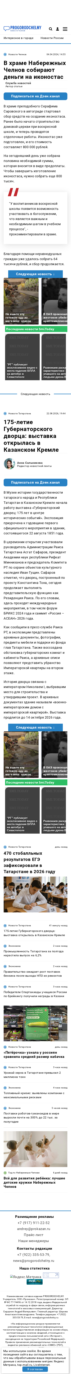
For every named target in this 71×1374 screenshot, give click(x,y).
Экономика (14, 946)
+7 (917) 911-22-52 (34, 1223)
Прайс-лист (34, 1235)
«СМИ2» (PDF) (55, 1345)
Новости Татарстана (19, 413)
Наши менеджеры (33, 1241)
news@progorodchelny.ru (33, 1261)
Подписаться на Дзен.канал (35, 96)
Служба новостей (18, 83)
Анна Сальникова (30, 462)
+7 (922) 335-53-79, (33, 1255)
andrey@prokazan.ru (33, 1229)
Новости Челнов (17, 54)
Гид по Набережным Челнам (24, 1172)
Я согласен (35, 1369)
